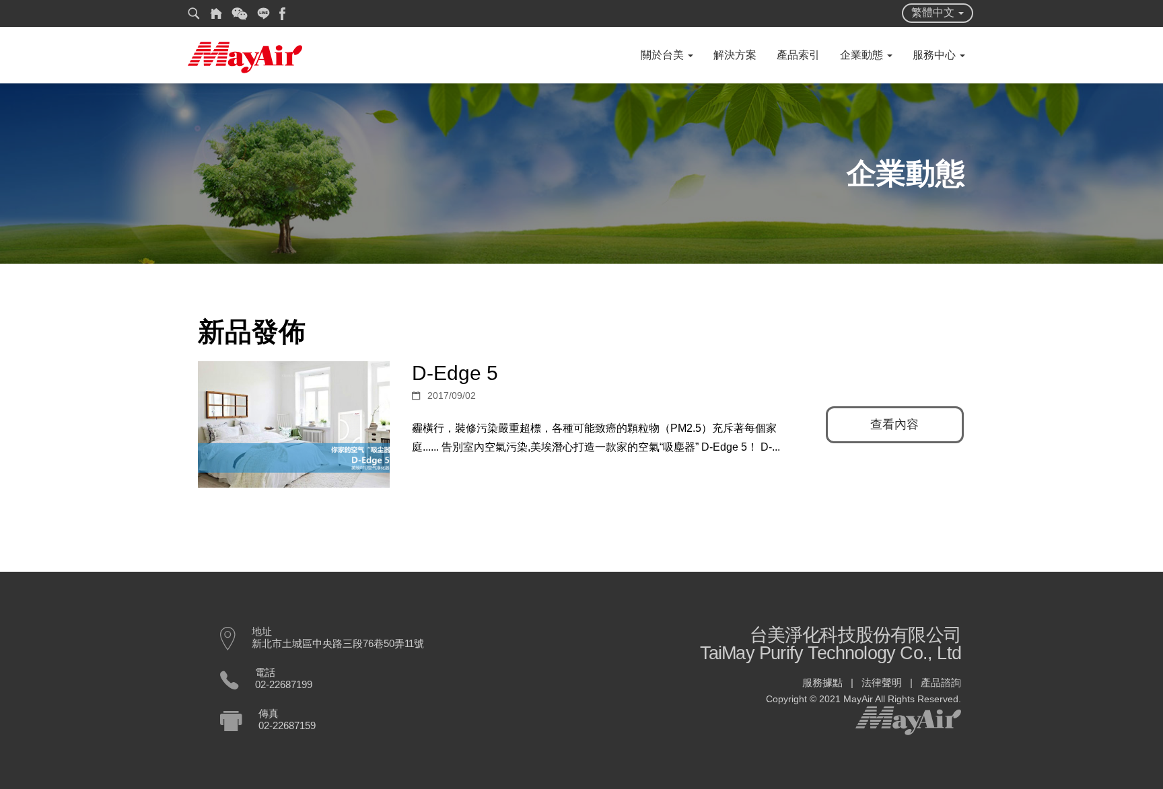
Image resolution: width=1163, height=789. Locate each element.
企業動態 (863, 55)
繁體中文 (934, 12)
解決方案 (734, 55)
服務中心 (935, 55)
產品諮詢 (941, 682)
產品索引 (798, 55)
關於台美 (663, 55)
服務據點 (822, 682)
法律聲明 (881, 682)
